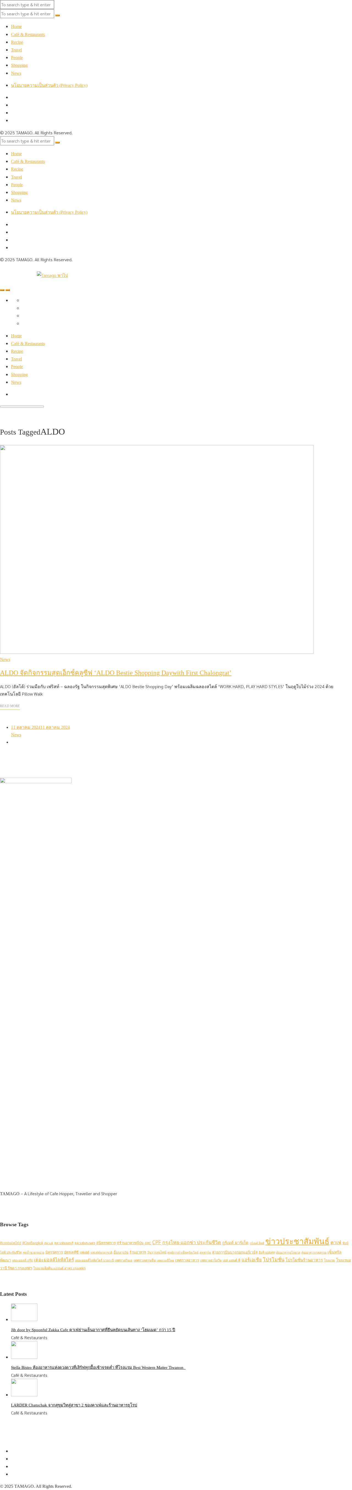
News (16, 73)
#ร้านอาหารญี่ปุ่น (130, 1242)
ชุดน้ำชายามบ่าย (33, 1252)
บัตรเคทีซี (71, 1252)
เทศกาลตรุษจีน (145, 1260)
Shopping (19, 65)
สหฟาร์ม (205, 1252)
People (17, 57)
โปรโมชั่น (273, 1259)
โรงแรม (329, 1260)
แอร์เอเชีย (251, 1260)
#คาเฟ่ (48, 1243)
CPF (156, 1242)
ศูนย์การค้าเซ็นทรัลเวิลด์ (183, 1252)
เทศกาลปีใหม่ (165, 1260)
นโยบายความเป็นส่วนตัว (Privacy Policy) (49, 85)
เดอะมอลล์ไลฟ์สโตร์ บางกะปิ (94, 1260)
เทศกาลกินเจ (124, 1260)
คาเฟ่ (336, 1242)
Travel (16, 50)
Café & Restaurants (28, 34)
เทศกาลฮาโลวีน (211, 1260)
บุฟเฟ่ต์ (84, 1252)
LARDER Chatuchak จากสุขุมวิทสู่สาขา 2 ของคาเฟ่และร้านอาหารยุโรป (74, 1405)
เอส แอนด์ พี (231, 1260)
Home (16, 26)
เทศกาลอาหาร (187, 1260)
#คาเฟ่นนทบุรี (63, 1243)
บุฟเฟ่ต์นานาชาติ (101, 1252)
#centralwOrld (10, 1242)
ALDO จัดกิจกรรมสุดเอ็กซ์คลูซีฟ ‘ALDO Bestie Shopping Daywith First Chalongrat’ (116, 672)
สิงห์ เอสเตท (267, 1252)
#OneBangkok (32, 1242)
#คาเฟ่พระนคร (85, 1243)
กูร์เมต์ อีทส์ (257, 1243)
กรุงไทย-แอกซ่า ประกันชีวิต (191, 1242)
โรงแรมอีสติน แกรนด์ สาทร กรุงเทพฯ (59, 1268)
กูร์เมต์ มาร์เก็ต (235, 1242)
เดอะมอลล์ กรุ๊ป (22, 1260)
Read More (10, 706)
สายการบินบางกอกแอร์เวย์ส (235, 1252)
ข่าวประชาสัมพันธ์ (297, 1241)
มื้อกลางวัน (121, 1252)
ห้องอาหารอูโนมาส (288, 1252)
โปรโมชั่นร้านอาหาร (304, 1260)
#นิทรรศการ (106, 1242)
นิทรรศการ (54, 1252)
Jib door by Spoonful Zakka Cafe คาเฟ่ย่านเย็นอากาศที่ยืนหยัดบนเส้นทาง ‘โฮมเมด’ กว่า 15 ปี (93, 1330)
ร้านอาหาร (138, 1252)
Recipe (17, 42)
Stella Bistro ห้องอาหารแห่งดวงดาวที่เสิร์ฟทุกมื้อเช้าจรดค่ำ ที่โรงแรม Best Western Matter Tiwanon (98, 1367)
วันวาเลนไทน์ (156, 1252)
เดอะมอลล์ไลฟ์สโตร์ (54, 1260)
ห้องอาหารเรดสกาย (313, 1252)
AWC (148, 1243)
